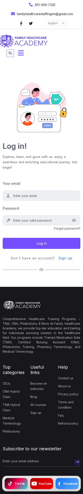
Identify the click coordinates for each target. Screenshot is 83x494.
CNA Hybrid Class (11, 394)
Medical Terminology (12, 420)
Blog (33, 397)
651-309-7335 (44, 5)
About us (64, 386)
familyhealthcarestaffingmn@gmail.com (44, 14)
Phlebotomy (11, 431)
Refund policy (68, 423)
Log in (42, 243)
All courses (38, 405)
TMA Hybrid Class (11, 407)
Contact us (65, 378)
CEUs (6, 383)
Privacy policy (68, 394)
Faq (61, 415)
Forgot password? (67, 228)
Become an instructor (38, 386)
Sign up (65, 258)
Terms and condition (65, 404)
